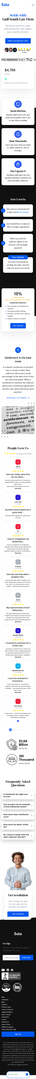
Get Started (18, 326)
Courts (4, 1019)
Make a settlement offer (18, 41)
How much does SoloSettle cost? (15, 815)
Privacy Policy (6, 1007)
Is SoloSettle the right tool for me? (15, 795)
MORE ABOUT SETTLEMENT (17, 398)
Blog (3, 1002)
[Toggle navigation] (32, 5)
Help (3, 997)
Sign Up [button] (18, 1034)
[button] (27, 1074)
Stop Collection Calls (9, 1029)
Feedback (5, 1000)
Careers (4, 1005)
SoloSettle (5, 1017)
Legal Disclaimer (7, 1012)
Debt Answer (6, 1015)
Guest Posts (6, 1024)
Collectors (5, 1022)
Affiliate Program (7, 1027)
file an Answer (23, 212)
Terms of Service (7, 1009)
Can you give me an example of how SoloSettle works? (16, 805)
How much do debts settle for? (15, 825)
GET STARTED (18, 914)
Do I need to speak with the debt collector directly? (16, 835)
